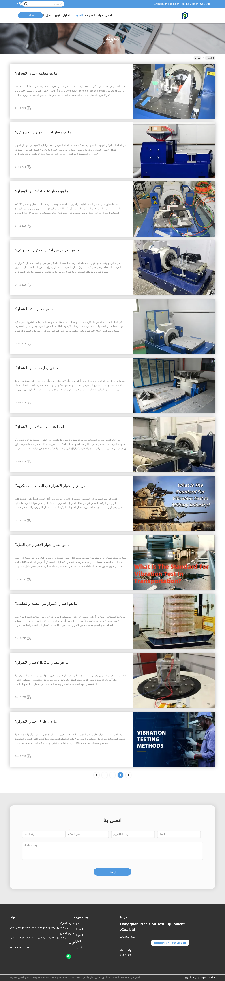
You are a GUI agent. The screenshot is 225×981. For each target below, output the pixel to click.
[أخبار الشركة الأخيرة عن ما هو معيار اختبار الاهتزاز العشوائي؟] (174, 177)
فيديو (57, 15)
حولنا (100, 15)
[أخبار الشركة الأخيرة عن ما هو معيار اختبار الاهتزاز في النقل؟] (174, 589)
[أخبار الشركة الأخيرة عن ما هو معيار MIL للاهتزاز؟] (174, 353)
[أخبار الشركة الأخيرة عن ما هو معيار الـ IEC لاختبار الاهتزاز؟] (174, 707)
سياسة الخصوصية (207, 977)
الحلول (66, 15)
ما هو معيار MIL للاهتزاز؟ (34, 309)
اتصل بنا (47, 15)
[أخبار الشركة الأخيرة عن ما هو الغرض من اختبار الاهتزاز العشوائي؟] (174, 295)
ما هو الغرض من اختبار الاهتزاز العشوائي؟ (47, 250)
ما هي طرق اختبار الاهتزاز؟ (36, 721)
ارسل (112, 872)
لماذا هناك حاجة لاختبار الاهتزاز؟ (39, 427)
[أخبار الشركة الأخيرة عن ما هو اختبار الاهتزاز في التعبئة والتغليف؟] (174, 648)
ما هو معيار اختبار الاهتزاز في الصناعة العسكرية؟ (52, 486)
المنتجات (90, 15)
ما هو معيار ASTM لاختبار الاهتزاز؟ (41, 191)
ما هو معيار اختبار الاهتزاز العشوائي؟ (43, 132)
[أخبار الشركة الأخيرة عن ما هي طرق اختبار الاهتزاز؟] (174, 766)
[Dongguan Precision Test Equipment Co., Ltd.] (193, 15)
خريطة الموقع (191, 977)
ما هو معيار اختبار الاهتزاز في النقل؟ (42, 545)
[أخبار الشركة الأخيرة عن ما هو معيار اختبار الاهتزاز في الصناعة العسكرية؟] (174, 530)
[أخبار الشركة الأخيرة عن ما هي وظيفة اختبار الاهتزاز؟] (174, 412)
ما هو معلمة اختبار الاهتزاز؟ (36, 73)
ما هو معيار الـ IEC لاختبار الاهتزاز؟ (41, 662)
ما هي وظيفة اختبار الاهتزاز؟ (37, 368)
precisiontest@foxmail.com (168, 943)
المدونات (78, 15)
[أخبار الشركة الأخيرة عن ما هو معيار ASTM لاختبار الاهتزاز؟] (174, 236)
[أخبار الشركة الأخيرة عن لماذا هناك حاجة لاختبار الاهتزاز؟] (174, 471)
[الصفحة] (96, 775)
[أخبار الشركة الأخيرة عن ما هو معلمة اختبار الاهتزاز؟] (174, 118)
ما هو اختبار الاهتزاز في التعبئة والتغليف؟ (46, 603)
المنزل (109, 15)
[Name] (26, 4)
